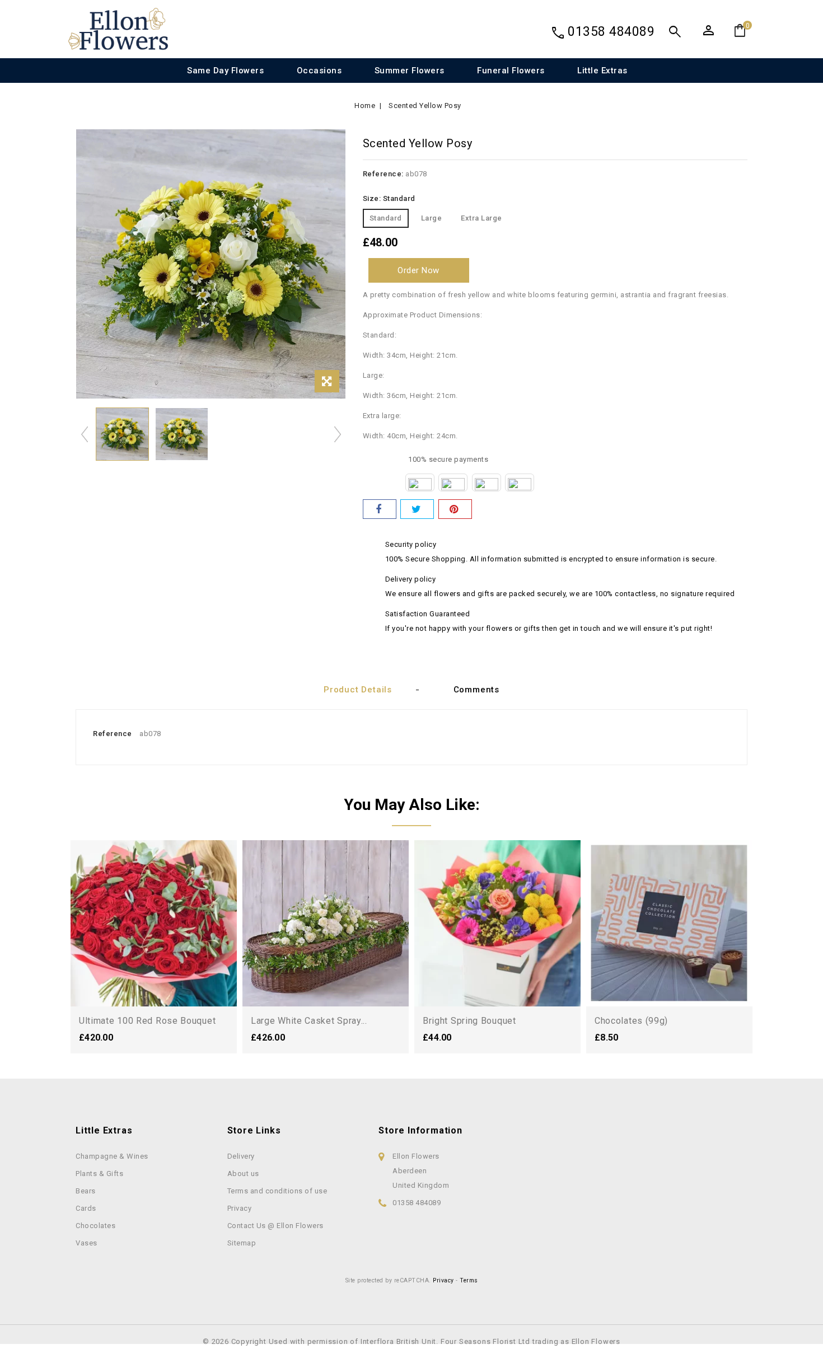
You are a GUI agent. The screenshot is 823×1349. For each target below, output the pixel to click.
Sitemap (241, 1243)
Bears (86, 1191)
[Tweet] (417, 509)
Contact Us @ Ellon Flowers (275, 1225)
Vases (86, 1243)
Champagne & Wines (112, 1156)
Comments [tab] (476, 690)
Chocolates (95, 1225)
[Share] (379, 509)
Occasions (319, 70)
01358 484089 (611, 31)
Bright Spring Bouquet (469, 1020)
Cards (86, 1208)
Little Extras (602, 70)
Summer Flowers (410, 70)
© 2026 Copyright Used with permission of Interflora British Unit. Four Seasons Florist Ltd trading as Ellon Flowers (411, 1341)
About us (243, 1173)
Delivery (241, 1156)
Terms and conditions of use (277, 1191)
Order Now (418, 270)
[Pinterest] (455, 509)
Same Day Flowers (225, 70)
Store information (420, 1130)
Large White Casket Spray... (309, 1020)
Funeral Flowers (511, 70)
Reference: (383, 174)
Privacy (239, 1208)
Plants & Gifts (99, 1173)
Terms (469, 1280)
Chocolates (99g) (631, 1020)
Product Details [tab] (358, 690)
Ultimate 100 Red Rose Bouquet (147, 1020)
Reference (112, 733)
